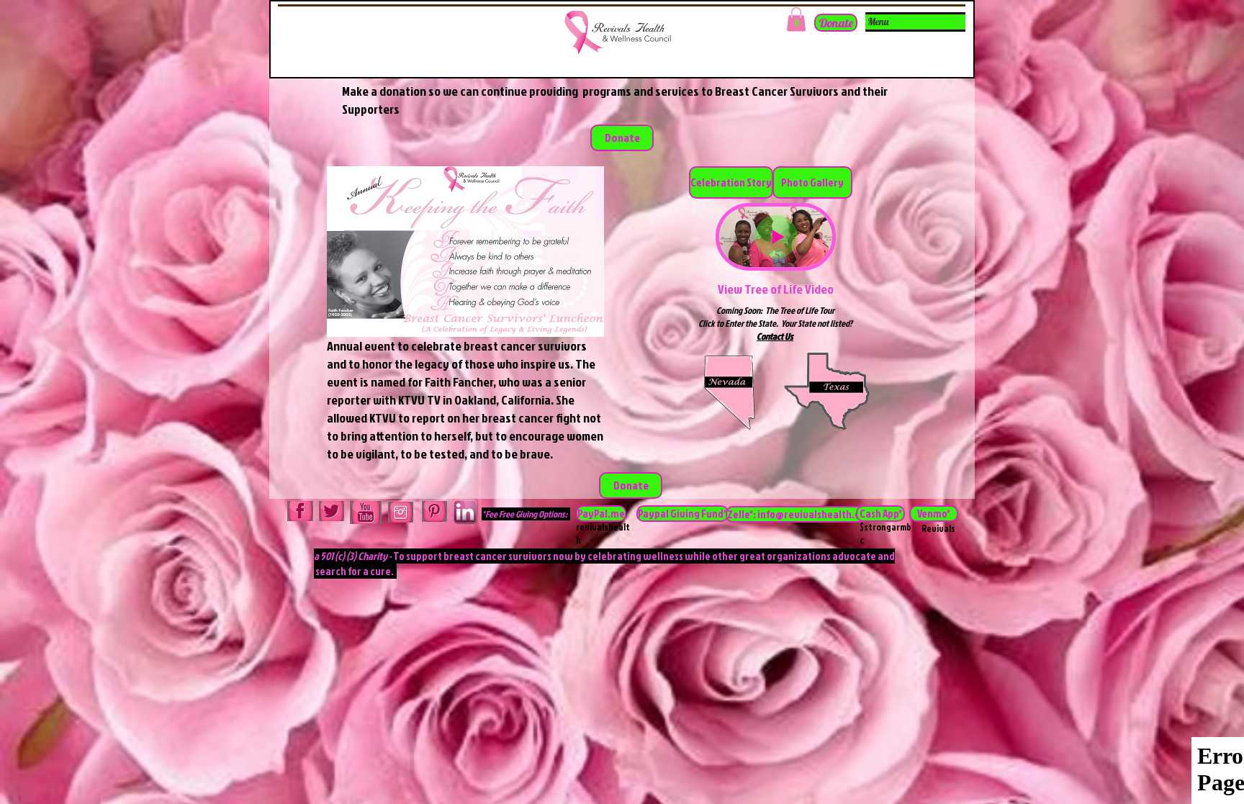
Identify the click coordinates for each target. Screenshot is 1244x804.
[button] (796, 19)
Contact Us (775, 336)
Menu (877, 21)
